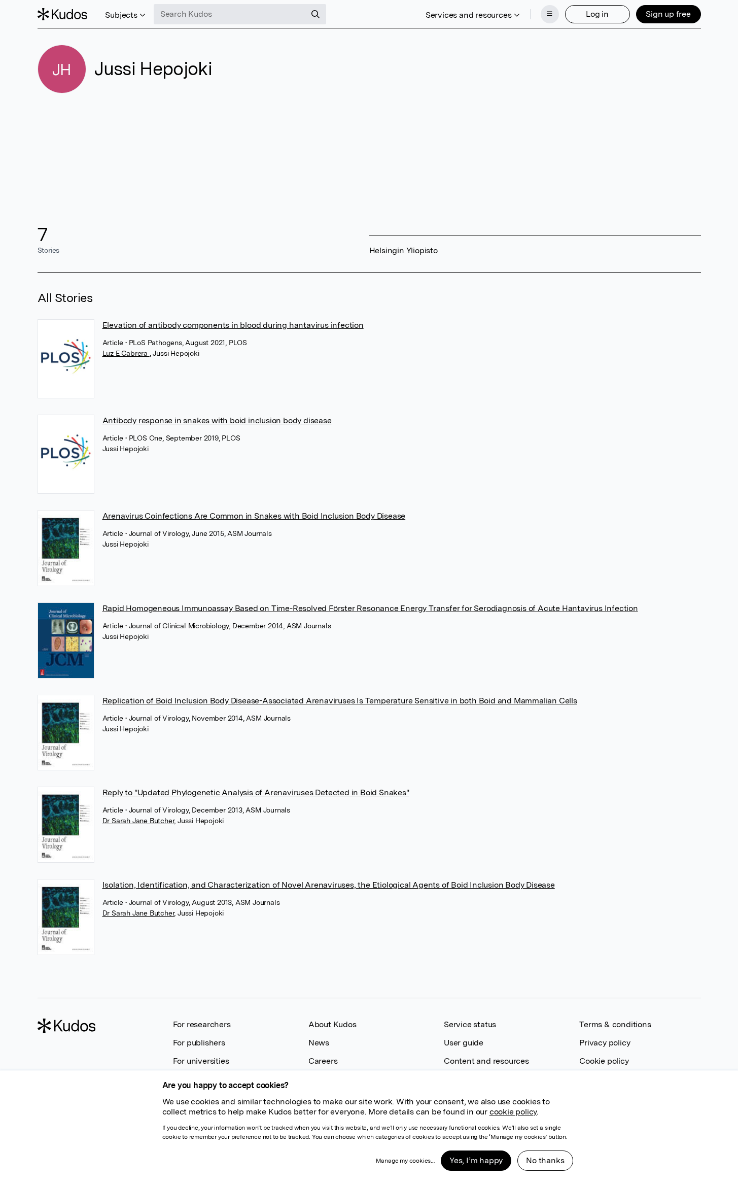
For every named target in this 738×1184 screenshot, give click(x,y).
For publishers (199, 1042)
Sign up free (668, 14)
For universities (201, 1061)
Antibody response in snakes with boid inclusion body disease (217, 420)
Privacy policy (604, 1042)
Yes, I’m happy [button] (476, 1160)
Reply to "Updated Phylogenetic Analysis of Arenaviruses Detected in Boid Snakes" (255, 792)
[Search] (315, 14)
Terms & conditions (615, 1024)
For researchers (202, 1024)
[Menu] (550, 14)
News (318, 1042)
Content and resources (486, 1061)
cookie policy (513, 1112)
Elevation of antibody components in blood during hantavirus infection (233, 325)
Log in (597, 14)
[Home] (62, 14)
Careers (323, 1061)
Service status (470, 1024)
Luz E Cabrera (126, 353)
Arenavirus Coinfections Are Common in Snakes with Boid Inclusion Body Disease (254, 516)
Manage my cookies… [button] (405, 1160)
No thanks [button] (545, 1160)
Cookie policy (603, 1061)
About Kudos (332, 1024)
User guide (463, 1042)
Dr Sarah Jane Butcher (138, 821)
